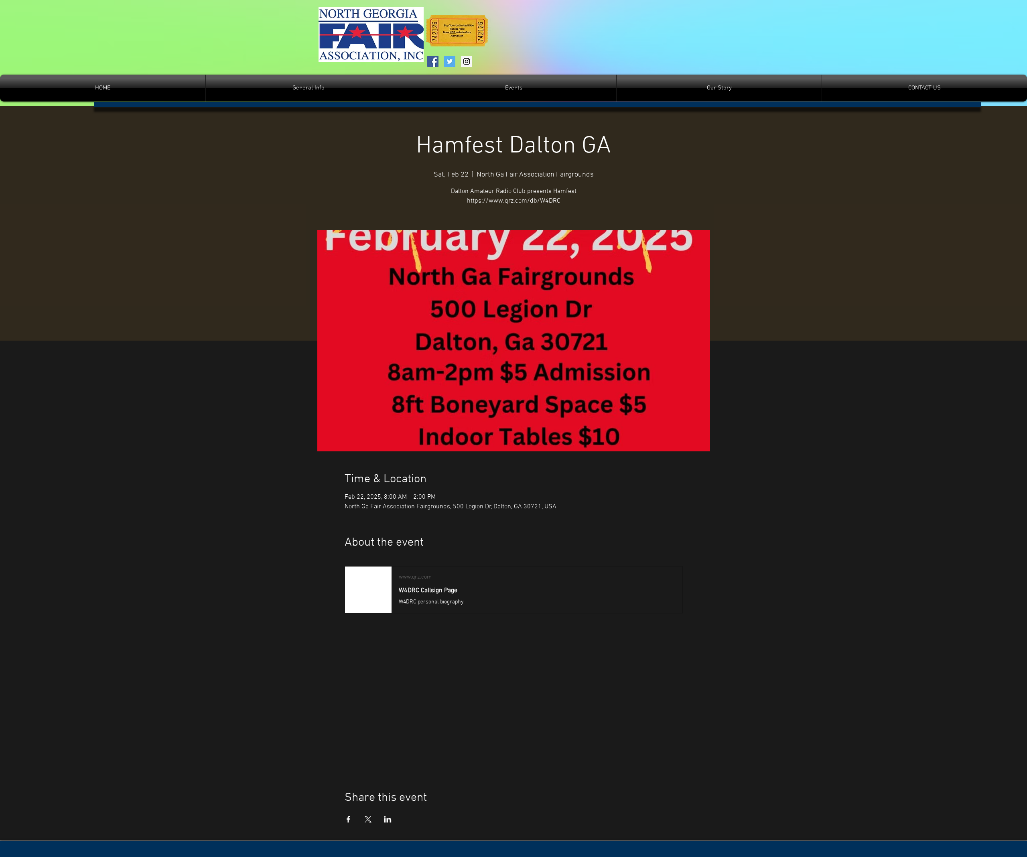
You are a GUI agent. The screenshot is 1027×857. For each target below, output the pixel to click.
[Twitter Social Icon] (449, 61)
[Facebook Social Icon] (432, 61)
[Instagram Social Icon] (466, 61)
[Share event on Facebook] (348, 819)
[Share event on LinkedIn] (388, 819)
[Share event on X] (368, 819)
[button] (513, 88)
